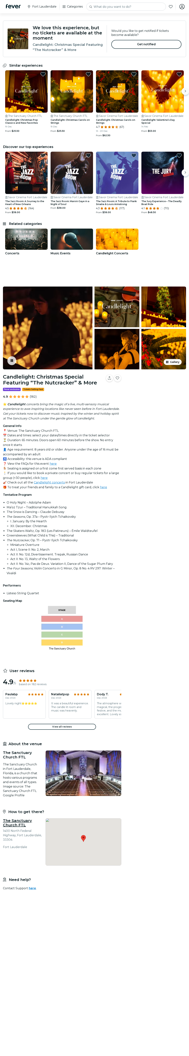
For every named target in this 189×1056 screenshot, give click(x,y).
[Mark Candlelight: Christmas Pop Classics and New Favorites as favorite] (43, 74)
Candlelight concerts (49, 482)
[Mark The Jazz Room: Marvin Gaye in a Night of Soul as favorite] (88, 155)
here (53, 463)
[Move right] (185, 91)
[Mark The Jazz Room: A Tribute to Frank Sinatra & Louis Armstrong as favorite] (133, 155)
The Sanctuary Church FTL (17, 822)
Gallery (174, 362)
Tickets (155, 389)
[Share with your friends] (109, 378)
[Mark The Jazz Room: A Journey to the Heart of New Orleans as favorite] (43, 155)
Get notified (146, 44)
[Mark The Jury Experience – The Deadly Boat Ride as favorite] (179, 155)
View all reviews (62, 726)
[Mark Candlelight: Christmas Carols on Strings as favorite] (88, 74)
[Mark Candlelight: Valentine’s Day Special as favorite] (179, 74)
